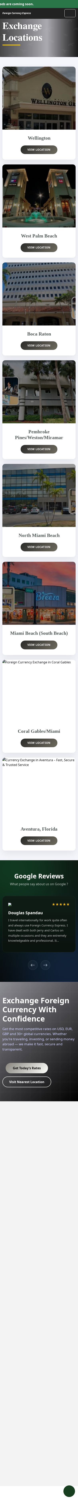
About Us (9, 1168)
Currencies (10, 1148)
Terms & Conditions (51, 1445)
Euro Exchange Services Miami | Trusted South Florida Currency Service (45, 1240)
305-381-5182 (19, 1390)
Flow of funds (39, 1455)
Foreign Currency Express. (38, 1472)
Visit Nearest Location (26, 1082)
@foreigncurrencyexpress (22, 1413)
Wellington (10, 1287)
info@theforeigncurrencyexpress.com (31, 1402)
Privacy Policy (22, 1445)
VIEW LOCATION (39, 149)
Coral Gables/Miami (17, 1337)
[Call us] (69, 1491)
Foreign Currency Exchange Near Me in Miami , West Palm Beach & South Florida (48, 1151)
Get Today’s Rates (27, 1068)
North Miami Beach (17, 1319)
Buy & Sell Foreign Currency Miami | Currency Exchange (47, 1262)
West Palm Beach (15, 1294)
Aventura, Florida (15, 1344)
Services (8, 1161)
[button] (33, 965)
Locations (9, 1155)
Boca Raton (11, 1300)
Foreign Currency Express (16, 13)
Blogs (6, 1141)
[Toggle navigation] (70, 13)
